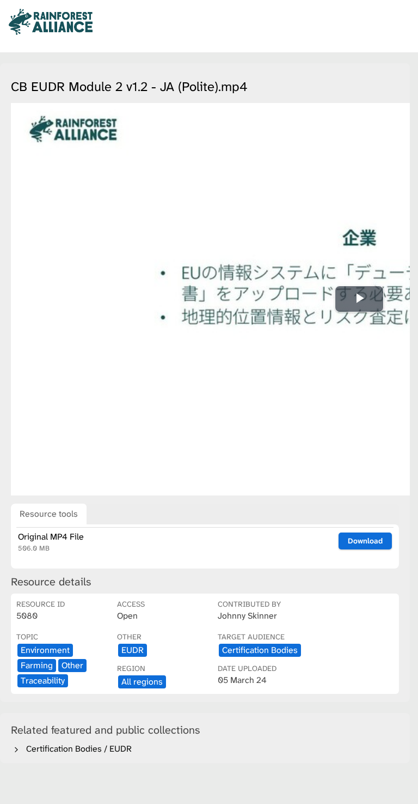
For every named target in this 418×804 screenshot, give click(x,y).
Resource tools (49, 513)
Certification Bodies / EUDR (77, 748)
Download (365, 541)
